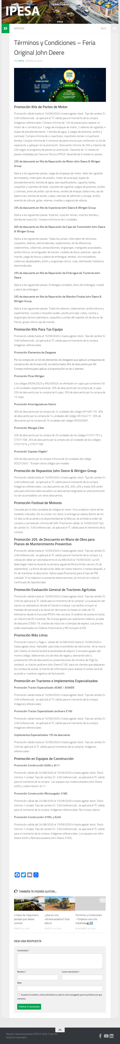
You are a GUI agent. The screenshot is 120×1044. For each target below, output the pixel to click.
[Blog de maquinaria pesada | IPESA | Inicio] (23, 11)
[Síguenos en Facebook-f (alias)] (100, 1036)
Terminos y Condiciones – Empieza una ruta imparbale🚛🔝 (88, 919)
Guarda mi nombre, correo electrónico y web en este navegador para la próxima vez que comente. (59, 996)
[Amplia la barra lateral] (5, 28)
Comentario (23, 950)
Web (19, 983)
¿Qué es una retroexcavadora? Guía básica (57, 919)
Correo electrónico (71, 971)
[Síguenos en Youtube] (106, 1036)
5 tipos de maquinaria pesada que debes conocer (26, 919)
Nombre (21, 971)
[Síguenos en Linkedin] (111, 1036)
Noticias (19, 28)
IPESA (21, 61)
